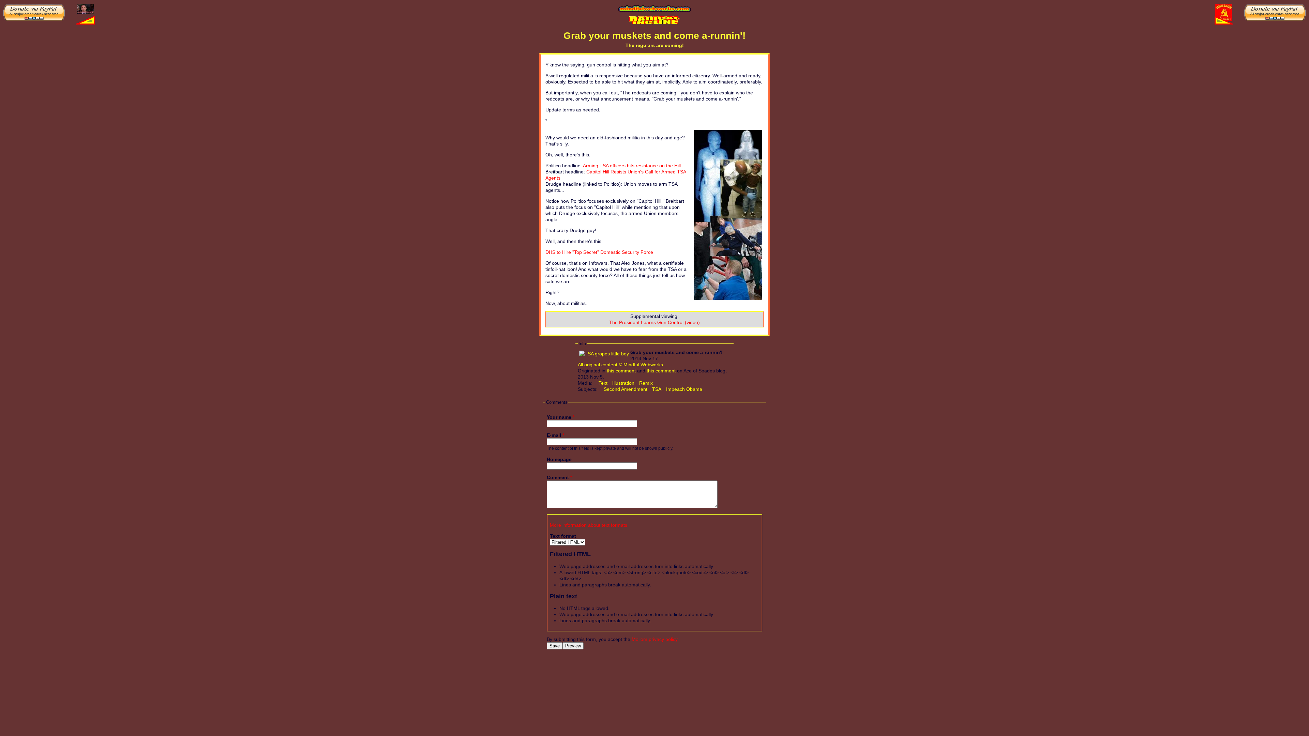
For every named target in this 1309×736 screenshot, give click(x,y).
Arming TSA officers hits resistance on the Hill (632, 165)
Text (603, 383)
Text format (563, 536)
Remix (646, 383)
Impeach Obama (684, 389)
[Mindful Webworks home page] (654, 8)
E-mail (555, 435)
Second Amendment (625, 389)
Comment (559, 477)
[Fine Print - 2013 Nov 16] (85, 8)
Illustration (623, 383)
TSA (656, 389)
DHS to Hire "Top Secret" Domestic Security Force (599, 252)
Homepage (559, 459)
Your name (560, 417)
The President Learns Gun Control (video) (654, 322)
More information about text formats (588, 525)
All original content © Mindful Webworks (620, 364)
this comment (621, 370)
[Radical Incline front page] (654, 20)
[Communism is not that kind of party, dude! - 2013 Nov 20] (1223, 12)
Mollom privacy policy (654, 639)
